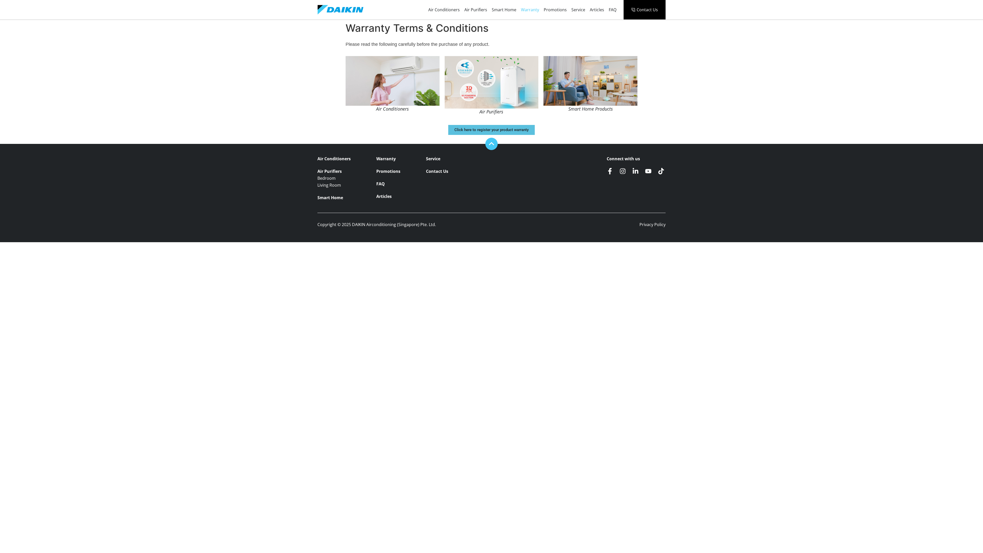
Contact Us (437, 171)
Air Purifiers (475, 10)
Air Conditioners (444, 10)
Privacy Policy (652, 224)
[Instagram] (622, 171)
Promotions (555, 10)
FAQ (612, 10)
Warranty (530, 10)
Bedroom (326, 178)
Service (578, 10)
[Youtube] (648, 171)
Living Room (329, 185)
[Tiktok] (661, 171)
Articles (597, 10)
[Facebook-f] (609, 171)
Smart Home (504, 10)
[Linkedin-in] (635, 171)
